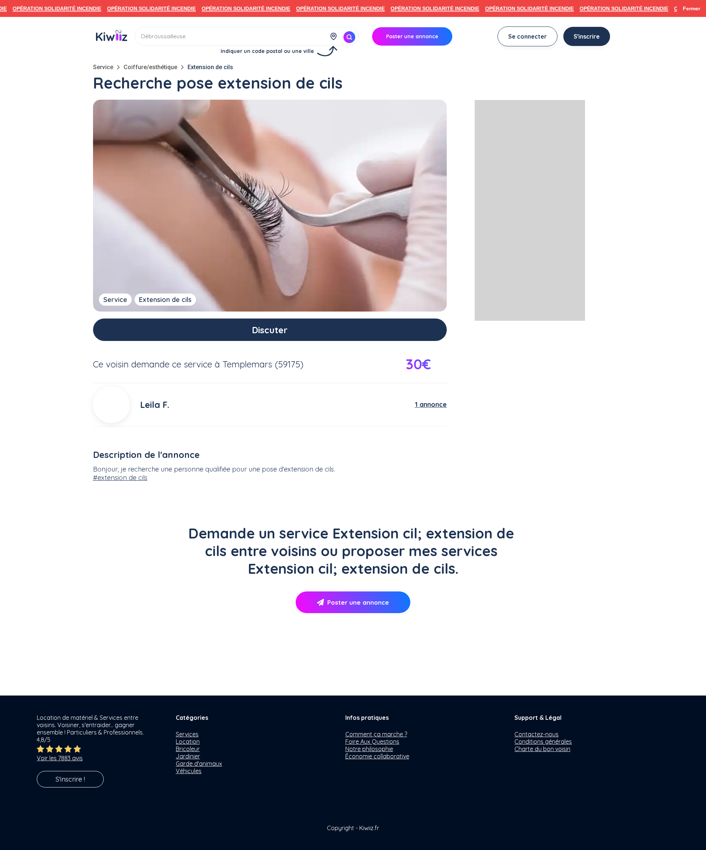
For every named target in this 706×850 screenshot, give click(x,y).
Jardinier (188, 756)
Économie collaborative (377, 756)
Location (188, 741)
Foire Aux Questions (372, 741)
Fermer (691, 8)
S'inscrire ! (70, 779)
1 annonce (431, 404)
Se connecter (527, 36)
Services (187, 734)
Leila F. (154, 404)
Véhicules (189, 771)
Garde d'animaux (199, 763)
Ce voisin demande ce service (152, 364)
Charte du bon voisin (542, 749)
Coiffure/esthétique (150, 67)
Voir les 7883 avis (60, 758)
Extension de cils (210, 67)
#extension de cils (120, 477)
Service (103, 67)
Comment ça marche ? (376, 734)
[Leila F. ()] (111, 404)
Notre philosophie (369, 749)
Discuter (270, 329)
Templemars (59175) (262, 364)
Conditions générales (543, 741)
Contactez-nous (536, 734)
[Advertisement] (530, 210)
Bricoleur (188, 749)
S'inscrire (587, 36)
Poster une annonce (358, 602)
